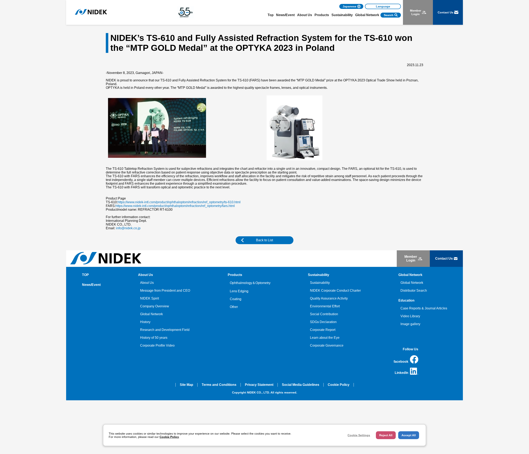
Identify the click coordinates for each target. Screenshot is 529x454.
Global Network (151, 314)
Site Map (186, 384)
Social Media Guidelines (300, 384)
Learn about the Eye (325, 337)
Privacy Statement (259, 384)
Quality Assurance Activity (329, 298)
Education (406, 300)
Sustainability (320, 282)
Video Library (410, 316)
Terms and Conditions (219, 384)
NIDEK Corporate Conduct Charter (335, 290)
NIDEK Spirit (149, 298)
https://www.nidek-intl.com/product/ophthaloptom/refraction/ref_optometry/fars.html (175, 206)
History (145, 322)
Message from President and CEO (165, 290)
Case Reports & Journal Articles (423, 308)
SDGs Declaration (323, 322)
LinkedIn (401, 372)
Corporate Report (322, 330)
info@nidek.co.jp (128, 228)
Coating (235, 299)
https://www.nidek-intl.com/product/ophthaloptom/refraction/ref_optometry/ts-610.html (179, 202)
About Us (147, 282)
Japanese (349, 6)
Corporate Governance (326, 345)
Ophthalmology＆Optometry (250, 283)
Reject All (385, 435)
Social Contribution (324, 314)
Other (234, 307)
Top (271, 15)
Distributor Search (413, 290)
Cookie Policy (338, 384)
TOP (85, 275)
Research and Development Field (164, 330)
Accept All (409, 435)
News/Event (285, 15)
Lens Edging (239, 291)
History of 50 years (153, 337)
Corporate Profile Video (157, 345)
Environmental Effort (325, 306)
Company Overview (154, 306)
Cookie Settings (359, 435)
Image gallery (410, 324)
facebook (401, 361)
